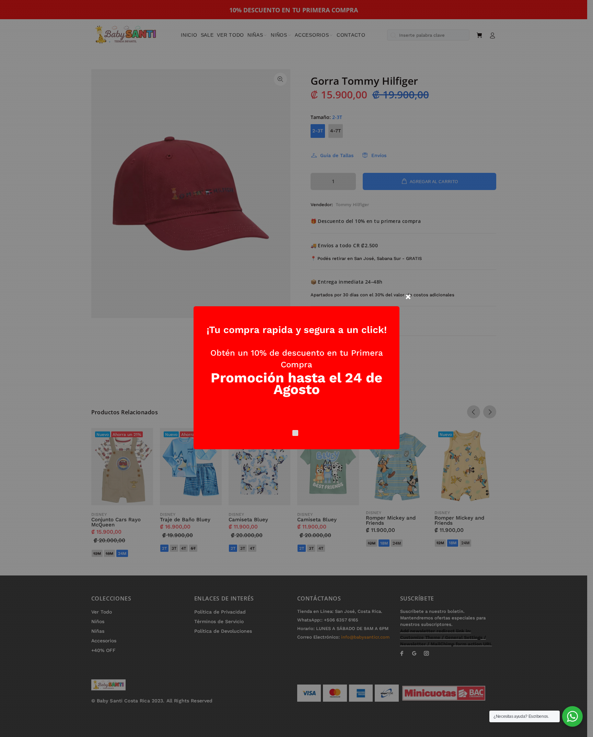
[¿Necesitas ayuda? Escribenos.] (572, 716)
